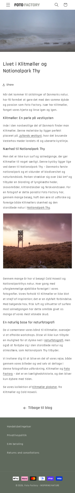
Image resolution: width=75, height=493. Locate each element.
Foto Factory (31, 485)
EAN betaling (15, 444)
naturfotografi (53, 340)
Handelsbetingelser (19, 426)
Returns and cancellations (23, 453)
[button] (8, 4)
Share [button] (10, 85)
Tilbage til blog (40, 408)
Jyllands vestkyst (30, 136)
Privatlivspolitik (17, 435)
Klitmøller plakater (44, 387)
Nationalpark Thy (38, 208)
